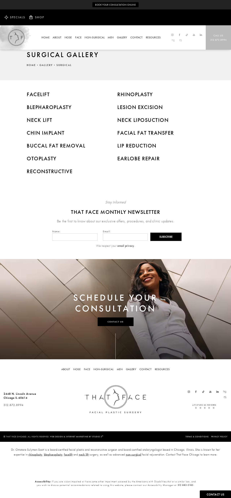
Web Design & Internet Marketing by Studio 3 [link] (76, 436)
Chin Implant (45, 132)
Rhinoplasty (135, 94)
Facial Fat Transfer (145, 132)
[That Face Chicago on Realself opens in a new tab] (180, 40)
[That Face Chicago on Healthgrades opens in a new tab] (173, 40)
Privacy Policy (219, 436)
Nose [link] (68, 37)
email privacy (125, 246)
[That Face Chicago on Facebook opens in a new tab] (179, 35)
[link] (218, 37)
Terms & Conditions (197, 436)
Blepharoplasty (49, 107)
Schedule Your (115, 303)
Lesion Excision (140, 107)
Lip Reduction (136, 145)
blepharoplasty (53, 454)
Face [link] (78, 37)
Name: (56, 231)
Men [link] (111, 37)
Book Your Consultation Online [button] (115, 4)
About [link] (57, 37)
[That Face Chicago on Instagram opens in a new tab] (172, 35)
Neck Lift (39, 120)
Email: (107, 231)
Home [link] (45, 37)
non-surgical (133, 454)
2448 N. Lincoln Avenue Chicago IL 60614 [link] (20, 396)
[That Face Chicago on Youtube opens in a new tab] (194, 35)
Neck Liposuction (143, 120)
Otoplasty (41, 158)
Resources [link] (153, 37)
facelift (68, 454)
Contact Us (116, 321)
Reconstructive (50, 171)
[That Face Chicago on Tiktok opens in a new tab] (186, 35)
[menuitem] (45, 37)
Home (31, 65)
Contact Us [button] (215, 494)
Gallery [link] (122, 37)
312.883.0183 (185, 485)
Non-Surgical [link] (94, 37)
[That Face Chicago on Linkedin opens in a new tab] (201, 35)
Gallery (46, 65)
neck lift (84, 454)
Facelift (38, 94)
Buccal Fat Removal (56, 145)
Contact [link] (136, 37)
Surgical (64, 65)
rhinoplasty (35, 454)
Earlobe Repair (138, 158)
